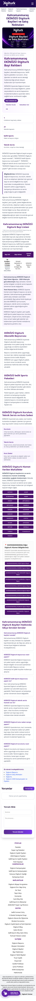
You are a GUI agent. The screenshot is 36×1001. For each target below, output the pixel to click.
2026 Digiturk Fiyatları (18, 856)
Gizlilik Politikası (18, 964)
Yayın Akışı (18, 893)
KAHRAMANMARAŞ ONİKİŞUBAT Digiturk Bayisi (18, 601)
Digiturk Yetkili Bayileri (18, 955)
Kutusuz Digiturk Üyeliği (18, 874)
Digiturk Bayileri (18, 949)
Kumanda (18, 896)
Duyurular (18, 961)
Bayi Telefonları (18, 952)
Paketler (18, 847)
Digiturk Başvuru (12, 772)
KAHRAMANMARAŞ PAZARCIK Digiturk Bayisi (18, 606)
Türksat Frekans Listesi (18, 936)
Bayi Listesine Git (11, 101)
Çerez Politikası (18, 967)
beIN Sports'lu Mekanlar (17, 902)
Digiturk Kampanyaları (18, 868)
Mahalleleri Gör (24, 105)
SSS (7, 109)
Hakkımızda (18, 973)
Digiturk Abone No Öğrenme (18, 918)
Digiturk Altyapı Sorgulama (18, 884)
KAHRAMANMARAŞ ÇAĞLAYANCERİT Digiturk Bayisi (18, 573)
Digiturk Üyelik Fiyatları (18, 853)
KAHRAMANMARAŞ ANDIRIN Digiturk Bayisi (18, 568)
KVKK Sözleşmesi (18, 970)
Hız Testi (18, 890)
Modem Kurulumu (18, 921)
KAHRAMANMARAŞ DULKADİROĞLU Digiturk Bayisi (18, 580)
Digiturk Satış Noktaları (14, 775)
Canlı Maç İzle (18, 899)
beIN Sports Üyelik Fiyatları (18, 859)
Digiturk (9, 777)
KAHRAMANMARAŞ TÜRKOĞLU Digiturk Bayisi (18, 612)
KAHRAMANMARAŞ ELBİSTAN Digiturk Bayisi (18, 586)
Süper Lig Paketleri (17, 850)
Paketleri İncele (11, 105)
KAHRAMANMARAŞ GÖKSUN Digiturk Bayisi (18, 590)
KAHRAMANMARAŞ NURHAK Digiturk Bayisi (18, 595)
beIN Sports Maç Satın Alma (18, 933)
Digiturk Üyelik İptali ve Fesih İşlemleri (18, 924)
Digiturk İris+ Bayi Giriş (18, 887)
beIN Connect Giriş (17, 912)
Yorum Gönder (18, 832)
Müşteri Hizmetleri (18, 946)
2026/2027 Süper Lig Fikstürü (18, 905)
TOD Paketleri (18, 862)
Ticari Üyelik (18, 958)
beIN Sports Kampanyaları (18, 871)
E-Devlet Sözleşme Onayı (18, 915)
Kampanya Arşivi (18, 877)
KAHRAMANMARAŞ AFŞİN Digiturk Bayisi (18, 563)
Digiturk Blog (18, 927)
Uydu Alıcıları (17, 930)
